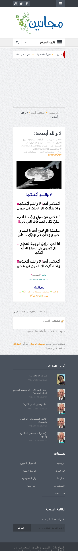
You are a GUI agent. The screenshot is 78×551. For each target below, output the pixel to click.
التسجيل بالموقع (28, 463)
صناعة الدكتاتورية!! (38, 375)
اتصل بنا (61, 478)
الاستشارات (59, 485)
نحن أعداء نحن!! (50, 54)
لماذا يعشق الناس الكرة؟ (34, 404)
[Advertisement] (39, 84)
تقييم (16, 311)
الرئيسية (61, 463)
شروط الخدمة (29, 470)
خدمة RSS (60, 493)
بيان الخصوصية (29, 478)
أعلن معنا (31, 485)
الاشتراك (17, 344)
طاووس (50, 139)
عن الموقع (60, 470)
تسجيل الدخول (37, 344)
